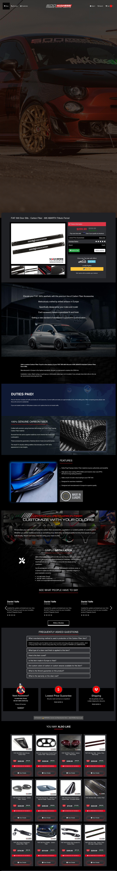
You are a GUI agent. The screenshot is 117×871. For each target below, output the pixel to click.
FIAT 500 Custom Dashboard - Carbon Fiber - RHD (22, 843)
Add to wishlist (99, 250)
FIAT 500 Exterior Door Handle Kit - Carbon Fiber (70, 843)
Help (92, 6)
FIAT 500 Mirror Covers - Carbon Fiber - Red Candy (71, 753)
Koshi (103, 245)
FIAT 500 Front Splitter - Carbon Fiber (46, 843)
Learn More (91, 261)
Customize (25, 6)
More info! (102, 238)
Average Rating (73, 241)
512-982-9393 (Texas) (43, 577)
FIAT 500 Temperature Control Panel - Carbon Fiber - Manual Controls (46, 753)
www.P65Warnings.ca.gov (76, 718)
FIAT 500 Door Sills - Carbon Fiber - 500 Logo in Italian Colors (95, 843)
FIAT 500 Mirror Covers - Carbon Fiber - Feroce (22, 798)
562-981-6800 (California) (44, 578)
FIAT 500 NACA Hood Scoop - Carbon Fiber (22, 753)
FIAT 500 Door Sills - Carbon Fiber (95, 798)
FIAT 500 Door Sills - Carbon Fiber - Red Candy (95, 753)
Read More (58, 702)
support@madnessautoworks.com (54, 580)
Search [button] (101, 6)
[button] (63, 244)
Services (15, 6)
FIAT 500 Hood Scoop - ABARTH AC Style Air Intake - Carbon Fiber (46, 798)
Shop (6, 6)
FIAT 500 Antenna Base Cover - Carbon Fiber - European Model (70, 798)
